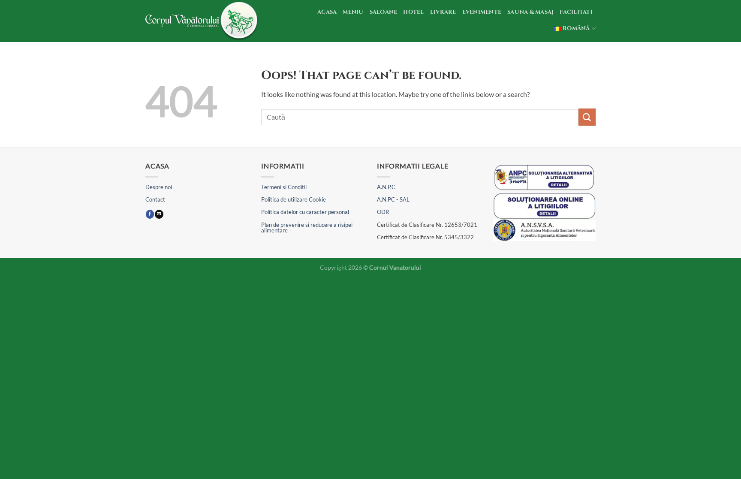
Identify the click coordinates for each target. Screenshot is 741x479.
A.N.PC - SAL (393, 199)
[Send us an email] (159, 214)
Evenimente (482, 12)
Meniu (353, 12)
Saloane (384, 12)
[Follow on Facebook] (150, 214)
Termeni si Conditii (284, 187)
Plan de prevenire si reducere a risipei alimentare (306, 227)
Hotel (413, 12)
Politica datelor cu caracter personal (305, 211)
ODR (383, 211)
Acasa (327, 12)
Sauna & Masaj (530, 12)
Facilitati (576, 12)
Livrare (443, 12)
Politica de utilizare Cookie (293, 199)
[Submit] (587, 116)
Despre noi (158, 187)
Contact (155, 199)
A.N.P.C (386, 187)
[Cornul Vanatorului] (202, 21)
